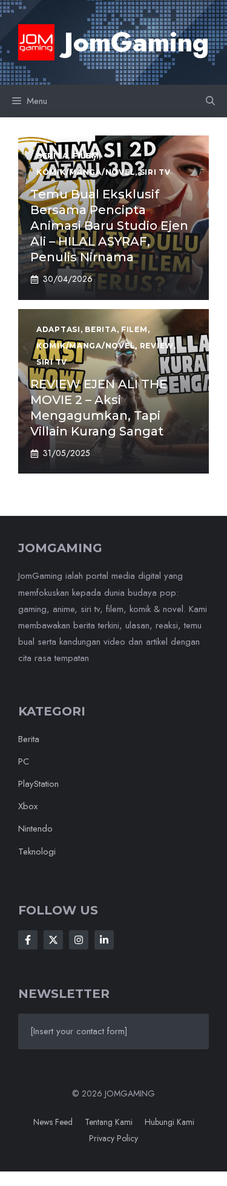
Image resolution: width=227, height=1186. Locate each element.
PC (23, 761)
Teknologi (37, 851)
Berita (28, 739)
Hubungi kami (169, 1122)
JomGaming (136, 42)
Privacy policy (113, 1138)
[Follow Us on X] (53, 940)
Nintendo (35, 828)
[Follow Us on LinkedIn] (104, 940)
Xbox (28, 806)
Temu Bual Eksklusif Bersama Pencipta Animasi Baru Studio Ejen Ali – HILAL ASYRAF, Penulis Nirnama (109, 225)
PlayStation (38, 783)
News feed (53, 1122)
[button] (210, 101)
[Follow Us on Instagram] (78, 940)
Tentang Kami (109, 1122)
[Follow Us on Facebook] (28, 940)
